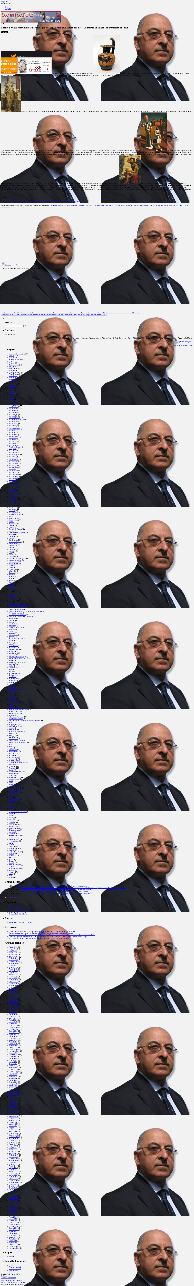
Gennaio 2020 (13, 1091)
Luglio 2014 (13, 1211)
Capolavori (101, 205)
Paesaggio (12, 768)
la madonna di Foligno (16, 662)
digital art (12, 576)
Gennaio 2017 (13, 1157)
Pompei (11, 790)
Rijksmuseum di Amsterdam (18, 812)
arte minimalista (14, 476)
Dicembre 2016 (14, 1159)
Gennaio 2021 (13, 1069)
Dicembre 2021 (14, 1049)
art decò (11, 399)
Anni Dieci (12, 370)
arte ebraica (12, 430)
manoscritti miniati (15, 700)
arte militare (12, 472)
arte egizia (12, 432)
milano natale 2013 (15, 711)
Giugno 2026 (13, 951)
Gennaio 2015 (13, 1200)
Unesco (11, 866)
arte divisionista (14, 429)
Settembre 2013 (14, 1230)
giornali (11, 637)
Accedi (11, 1265)
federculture (12, 596)
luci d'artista (12, 686)
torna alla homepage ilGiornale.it (11, 1280)
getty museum (13, 635)
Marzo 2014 (13, 1219)
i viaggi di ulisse (33, 201)
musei (155, 205)
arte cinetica (17, 427)
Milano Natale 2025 (15, 713)
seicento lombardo (15, 828)
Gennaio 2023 (13, 1025)
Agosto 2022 (13, 1034)
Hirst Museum (13, 646)
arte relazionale (13, 494)
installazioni (12, 653)
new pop (11, 753)
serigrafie (12, 832)
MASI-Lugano (13, 702)
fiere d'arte (12, 600)
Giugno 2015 (13, 1191)
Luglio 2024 (13, 993)
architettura (12, 394)
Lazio (11, 666)
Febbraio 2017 (13, 1155)
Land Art (12, 664)
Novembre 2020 (14, 1073)
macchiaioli (12, 688)
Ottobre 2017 (13, 1140)
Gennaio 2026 (13, 960)
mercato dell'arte (14, 708)
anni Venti (12, 385)
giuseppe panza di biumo (17, 638)
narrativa (11, 746)
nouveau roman (14, 757)
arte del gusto (13, 423)
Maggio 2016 (13, 1171)
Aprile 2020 (13, 1086)
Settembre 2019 (14, 1098)
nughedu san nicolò (15, 761)
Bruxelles (12, 534)
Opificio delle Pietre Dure (17, 762)
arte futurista (13, 452)
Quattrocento (13, 801)
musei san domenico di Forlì (57, 201)
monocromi (12, 730)
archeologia (12, 392)
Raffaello (12, 806)
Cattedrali (12, 549)
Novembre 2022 (14, 1029)
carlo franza (8, 201)
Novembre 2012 (14, 1248)
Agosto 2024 (13, 991)
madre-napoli (13, 693)
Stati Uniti (12, 844)
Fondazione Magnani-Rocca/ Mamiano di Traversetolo (26, 611)
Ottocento (176, 205)
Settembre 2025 (14, 967)
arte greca (12, 458)
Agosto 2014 (13, 1210)
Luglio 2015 (13, 1190)
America (11, 361)
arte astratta (12, 412)
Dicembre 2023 (14, 1005)
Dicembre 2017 (14, 1137)
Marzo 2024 (13, 1000)
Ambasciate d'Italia (15, 359)
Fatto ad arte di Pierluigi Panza (18, 908)
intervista (12, 655)
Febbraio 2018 (13, 1133)
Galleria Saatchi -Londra (17, 627)
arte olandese (13, 481)
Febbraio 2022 (13, 1045)
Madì (10, 691)
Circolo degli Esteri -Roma (17, 558)
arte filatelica (13, 450)
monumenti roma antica (16, 731)
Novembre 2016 (14, 1160)
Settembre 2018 (14, 1120)
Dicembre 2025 (14, 962)
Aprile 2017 (13, 1151)
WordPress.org (13, 1271)
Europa (11, 585)
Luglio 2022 (13, 1036)
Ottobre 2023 (13, 1009)
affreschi (11, 356)
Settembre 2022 (14, 1033)
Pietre (11, 775)
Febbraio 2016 (13, 1177)
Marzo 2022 (13, 1044)
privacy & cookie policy (8, 1278)
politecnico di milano (15, 784)
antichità (49, 205)
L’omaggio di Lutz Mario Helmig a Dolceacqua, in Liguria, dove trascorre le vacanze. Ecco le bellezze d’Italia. (51, 886)
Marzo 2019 (13, 1109)
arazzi (11, 390)
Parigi (11, 770)
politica (11, 786)
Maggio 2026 (13, 952)
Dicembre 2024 (14, 983)
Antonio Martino (14, 906)
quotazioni (12, 803)
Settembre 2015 (14, 1186)
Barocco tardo (13, 520)
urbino (11, 870)
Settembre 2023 (14, 1011)
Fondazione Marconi (15, 613)
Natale (11, 748)
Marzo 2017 (13, 1153)
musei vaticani (13, 739)
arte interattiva (13, 461)
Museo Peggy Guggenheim (17, 742)
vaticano (11, 872)
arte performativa (14, 487)
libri (10, 671)
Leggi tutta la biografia (184, 342)
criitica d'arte (128, 205)
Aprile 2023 (13, 1020)
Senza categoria (14, 830)
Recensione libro (14, 808)
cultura (134, 205)
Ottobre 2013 (13, 1228)
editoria (11, 584)
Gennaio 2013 (13, 1244)
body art (11, 531)
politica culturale (14, 788)
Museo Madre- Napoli (16, 741)
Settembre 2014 (14, 1208)
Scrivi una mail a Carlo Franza (182, 345)
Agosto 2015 (13, 1188)
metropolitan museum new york (19, 709)
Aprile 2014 (13, 1217)
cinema (11, 554)
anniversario (13, 387)
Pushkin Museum (14, 799)
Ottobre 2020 (13, 1075)
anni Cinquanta (14, 368)
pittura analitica (14, 779)
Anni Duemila (13, 372)
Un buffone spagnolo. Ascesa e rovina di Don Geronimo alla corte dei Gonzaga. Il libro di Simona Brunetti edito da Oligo (48, 936)
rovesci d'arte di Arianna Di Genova (20, 922)
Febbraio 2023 (13, 1024)
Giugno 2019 (13, 1104)
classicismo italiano (110, 205)
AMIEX (11, 367)
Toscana (11, 861)
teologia (11, 859)
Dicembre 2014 (14, 1202)
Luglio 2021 (13, 1058)
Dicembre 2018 (14, 1115)
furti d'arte (12, 624)
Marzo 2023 (13, 1022)
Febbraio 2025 (13, 980)
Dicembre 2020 (14, 1071)
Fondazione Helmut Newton (18, 607)
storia (8, 207)
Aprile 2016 (13, 1173)
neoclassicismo (162, 205)
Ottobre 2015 (13, 1184)
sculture (69, 201)
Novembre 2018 (14, 1117)
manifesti (12, 697)
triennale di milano (15, 865)
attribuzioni (12, 518)
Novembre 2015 (14, 1182)
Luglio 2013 (13, 1233)
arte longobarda (14, 467)
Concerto (12, 565)
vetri (10, 874)
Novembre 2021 (14, 1051)
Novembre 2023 (14, 1007)
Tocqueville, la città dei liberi (18, 914)
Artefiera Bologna (14, 514)
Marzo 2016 (13, 1175)
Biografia (8, 9)
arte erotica (12, 436)
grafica (11, 642)
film (10, 602)
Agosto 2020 (13, 1078)
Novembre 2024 (14, 985)
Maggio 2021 (13, 1062)
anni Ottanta (13, 376)
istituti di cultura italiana (16, 657)
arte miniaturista (14, 474)
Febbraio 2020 (13, 1089)
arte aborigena (13, 407)
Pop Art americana (15, 792)
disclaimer (4, 1276)
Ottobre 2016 (13, 1162)
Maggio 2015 (13, 1193)
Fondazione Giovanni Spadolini (19, 606)
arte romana (81, 205)
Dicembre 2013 (14, 1224)
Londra (11, 684)
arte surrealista (13, 507)
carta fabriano (13, 543)
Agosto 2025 (13, 969)
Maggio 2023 (13, 1018)
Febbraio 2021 (13, 1067)
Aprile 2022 (13, 1042)
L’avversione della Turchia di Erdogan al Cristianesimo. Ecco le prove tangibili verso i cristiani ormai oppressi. (57, 889)
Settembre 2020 (14, 1076)
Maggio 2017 (13, 1149)
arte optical (12, 483)
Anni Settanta (13, 381)
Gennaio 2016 (13, 1179)
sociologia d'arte (14, 839)
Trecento (11, 863)
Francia (11, 620)
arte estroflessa (13, 438)
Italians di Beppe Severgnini (18, 912)
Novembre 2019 (14, 1095)
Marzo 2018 (13, 1131)
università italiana (14, 868)
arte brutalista (13, 416)
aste (10, 516)
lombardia (12, 682)
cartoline (11, 547)
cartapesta (12, 545)
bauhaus (11, 522)
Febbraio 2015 (13, 1199)
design (11, 575)
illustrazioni (12, 647)
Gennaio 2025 (13, 982)
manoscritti (12, 699)
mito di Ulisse (43, 201)
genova (11, 631)
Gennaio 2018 (13, 1135)
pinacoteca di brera (15, 777)
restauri (11, 810)
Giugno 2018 (13, 1126)
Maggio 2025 (13, 974)
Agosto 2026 (13, 947)
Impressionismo (14, 649)
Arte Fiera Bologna (15, 447)
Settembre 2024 (14, 989)
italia (147, 205)
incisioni (15, 593)
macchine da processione (17, 689)
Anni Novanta (13, 374)
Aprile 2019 (13, 1107)
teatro (10, 857)
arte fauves (12, 443)
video (10, 875)
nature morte (13, 750)
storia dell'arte (13, 852)
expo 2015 (12, 589)
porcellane (12, 793)
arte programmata (14, 492)
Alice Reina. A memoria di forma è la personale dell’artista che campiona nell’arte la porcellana (39, 938)
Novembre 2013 (14, 1226)
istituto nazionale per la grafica (18, 658)
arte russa (12, 502)
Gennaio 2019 (13, 1113)
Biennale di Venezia (15, 529)
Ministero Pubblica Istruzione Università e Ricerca (25, 720)
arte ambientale (13, 409)
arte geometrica (14, 454)
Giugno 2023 (13, 1016)
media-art (12, 706)
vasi (78, 201)
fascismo (11, 595)
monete (11, 728)
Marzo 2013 (13, 1241)
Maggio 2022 (13, 1040)
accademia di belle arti (16, 354)
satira (10, 819)
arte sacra (12, 503)
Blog (6, 7)
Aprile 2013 (13, 1239)
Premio (11, 795)
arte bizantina (13, 414)
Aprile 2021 (13, 1064)
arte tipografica (13, 512)
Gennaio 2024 (13, 1003)
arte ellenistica (13, 434)
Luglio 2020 (13, 1080)
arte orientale (13, 485)
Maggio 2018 (13, 1128)
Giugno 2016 (13, 1169)
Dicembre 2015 (14, 1180)
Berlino (11, 525)
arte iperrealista (13, 463)
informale (12, 651)
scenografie (12, 821)
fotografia (12, 618)
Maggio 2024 (13, 996)
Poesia (11, 781)
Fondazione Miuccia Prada (17, 615)
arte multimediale (14, 478)
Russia (11, 817)
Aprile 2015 (13, 1195)
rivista (11, 815)
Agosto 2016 (13, 1166)
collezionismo (120, 205)
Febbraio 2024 (13, 1002)
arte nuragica (13, 480)
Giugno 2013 (13, 1235)
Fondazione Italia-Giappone (18, 609)
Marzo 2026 (13, 956)
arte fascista (12, 441)
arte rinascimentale (72, 205)
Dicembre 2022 (14, 1027)
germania (12, 633)
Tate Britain (12, 855)
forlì (25, 201)
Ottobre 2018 (13, 1118)
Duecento (12, 582)
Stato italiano (13, 848)
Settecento (4, 207)
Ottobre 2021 (13, 1053)
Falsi (10, 591)
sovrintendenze (13, 841)
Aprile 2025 (13, 976)
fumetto (11, 622)
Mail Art (11, 695)
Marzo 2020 (13, 1087)
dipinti (21, 201)
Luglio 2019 (13, 1102)
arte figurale (12, 449)
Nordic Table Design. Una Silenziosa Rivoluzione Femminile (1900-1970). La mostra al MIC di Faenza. (42, 931)
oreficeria (12, 764)
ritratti (181, 205)
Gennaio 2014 (13, 1222)
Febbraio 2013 (13, 1242)
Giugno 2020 (13, 1082)
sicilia (11, 837)
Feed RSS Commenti (19, 1282)
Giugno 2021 (13, 1060)
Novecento (170, 205)
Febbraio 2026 (13, 958)
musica (11, 744)
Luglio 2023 (13, 1014)
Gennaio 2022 (13, 1047)
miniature (12, 715)
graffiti (11, 640)
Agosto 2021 (13, 1056)
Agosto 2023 (13, 1013)
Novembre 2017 (14, 1138)
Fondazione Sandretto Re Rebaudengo (21, 616)
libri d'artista (13, 673)
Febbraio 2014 (13, 1221)
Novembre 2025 (14, 963)
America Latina (14, 365)
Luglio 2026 (13, 949)
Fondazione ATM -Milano (17, 604)
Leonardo (12, 668)
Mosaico (11, 733)
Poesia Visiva (13, 782)
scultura (186, 205)
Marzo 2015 (13, 1197)
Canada (11, 538)
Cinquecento (13, 556)
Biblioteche (12, 527)
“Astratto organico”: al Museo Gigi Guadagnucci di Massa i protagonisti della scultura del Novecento (41, 933)
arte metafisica (13, 471)
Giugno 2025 (13, 972)
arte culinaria (13, 421)
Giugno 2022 (13, 1038)
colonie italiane (13, 564)
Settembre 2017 (14, 1142)
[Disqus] (97, 234)
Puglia (11, 797)
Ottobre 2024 (13, 987)
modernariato (13, 724)
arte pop (11, 489)
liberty (11, 669)
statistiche (12, 846)
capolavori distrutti (15, 542)
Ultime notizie (14, 897)
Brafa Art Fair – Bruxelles (17, 533)
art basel (11, 398)
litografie (12, 680)
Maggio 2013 (13, 1237)
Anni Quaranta (13, 378)
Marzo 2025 (13, 978)
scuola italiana (13, 824)
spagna (11, 843)
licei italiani (12, 677)
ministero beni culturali (16, 719)
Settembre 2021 (14, 1055)
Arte (53, 205)
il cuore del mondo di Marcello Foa (20, 910)
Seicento (11, 826)
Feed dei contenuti (15, 1267)
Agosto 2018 (13, 1122)
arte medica (12, 469)
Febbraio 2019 (13, 1111)
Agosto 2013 (13, 1231)
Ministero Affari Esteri (16, 717)
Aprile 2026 (13, 954)
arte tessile (12, 511)
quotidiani (12, 804)
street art (11, 854)
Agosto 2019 (13, 1100)
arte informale (13, 460)
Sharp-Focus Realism (16, 835)
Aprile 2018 (13, 1129)
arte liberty (12, 465)
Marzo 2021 (13, 1065)
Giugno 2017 (13, 1148)
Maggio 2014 (13, 1215)
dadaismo (12, 573)
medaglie (12, 704)
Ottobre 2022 (13, 1031)
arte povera (12, 491)
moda (10, 722)
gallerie (11, 629)
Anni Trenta (13, 383)
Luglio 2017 (13, 1146)
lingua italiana (13, 678)
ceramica (12, 551)
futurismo (12, 626)
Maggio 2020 (13, 1084)
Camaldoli (12, 536)
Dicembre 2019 (14, 1093)
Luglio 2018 (13, 1124)
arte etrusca (12, 440)
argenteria (16, 403)
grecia (11, 644)
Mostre (152, 205)
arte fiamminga (13, 445)
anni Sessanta (13, 379)
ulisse (74, 201)
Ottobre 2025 (13, 965)
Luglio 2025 (13, 971)
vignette (11, 877)
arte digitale (12, 425)
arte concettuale (14, 418)
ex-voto (11, 587)
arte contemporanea (60, 205)
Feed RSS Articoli (6, 1282)
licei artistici (12, 675)
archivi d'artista (13, 396)
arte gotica (12, 456)
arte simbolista (89, 205)
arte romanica (13, 500)
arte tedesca (12, 509)
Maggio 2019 (13, 1106)
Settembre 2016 (14, 1164)
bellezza (95, 205)
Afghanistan (13, 357)
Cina (10, 553)
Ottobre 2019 (13, 1097)
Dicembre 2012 (14, 1246)
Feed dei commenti (15, 1269)
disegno (143, 205)
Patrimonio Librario (15, 772)
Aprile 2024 (13, 998)
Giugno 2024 (13, 994)
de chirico (15, 201)
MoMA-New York (15, 726)
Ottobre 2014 (13, 1206)
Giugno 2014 (13, 1213)
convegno (12, 567)
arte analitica (13, 410)
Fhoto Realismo (14, 598)
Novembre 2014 (14, 1204)
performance (13, 773)
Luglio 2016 (13, 1168)
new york (12, 755)
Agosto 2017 (13, 1144)
